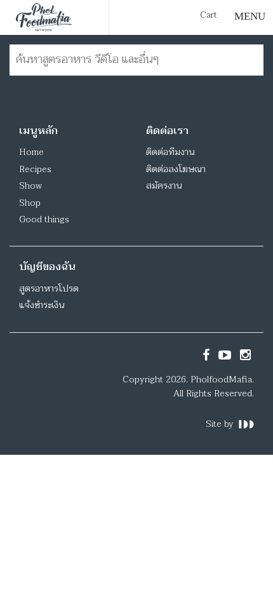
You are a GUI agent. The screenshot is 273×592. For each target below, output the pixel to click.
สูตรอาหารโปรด (49, 288)
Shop (30, 203)
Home (31, 152)
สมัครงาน (164, 185)
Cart (208, 15)
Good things (44, 219)
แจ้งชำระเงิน (41, 305)
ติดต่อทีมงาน (170, 152)
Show (30, 185)
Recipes (35, 169)
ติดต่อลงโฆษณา (176, 169)
